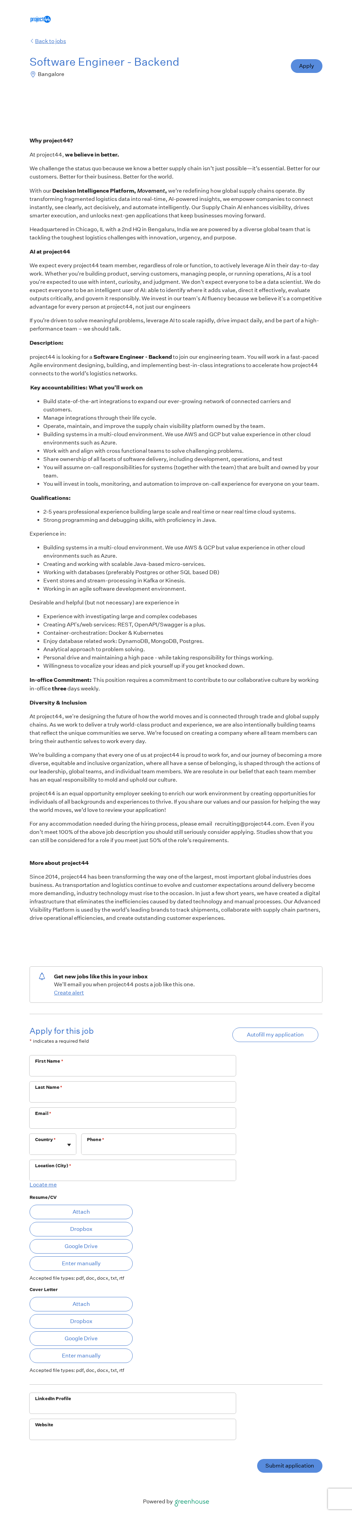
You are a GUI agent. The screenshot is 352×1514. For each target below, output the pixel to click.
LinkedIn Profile (53, 1399)
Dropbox (81, 1229)
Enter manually (81, 1263)
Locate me (43, 1184)
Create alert (69, 992)
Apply (306, 66)
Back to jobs (50, 41)
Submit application (289, 1465)
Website (44, 1425)
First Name (49, 1061)
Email (43, 1113)
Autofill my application (275, 1034)
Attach (81, 1212)
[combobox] (35, 1148)
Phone (95, 1139)
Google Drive (81, 1246)
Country (45, 1139)
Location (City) (53, 1166)
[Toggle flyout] (69, 1145)
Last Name (49, 1087)
